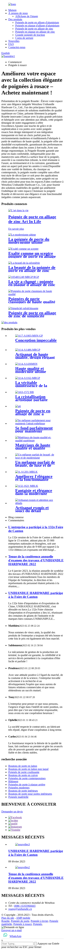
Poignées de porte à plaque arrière (26, 784)
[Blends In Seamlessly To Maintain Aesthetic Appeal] (36, 423)
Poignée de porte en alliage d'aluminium (37, 22)
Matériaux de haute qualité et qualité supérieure (32, 448)
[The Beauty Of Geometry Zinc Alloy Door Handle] (24, 262)
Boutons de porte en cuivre (23, 775)
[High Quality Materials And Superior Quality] (36, 440)
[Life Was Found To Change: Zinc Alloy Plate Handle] (23, 277)
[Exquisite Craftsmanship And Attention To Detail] (36, 503)
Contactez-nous (16, 47)
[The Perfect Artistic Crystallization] (24, 392)
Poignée (37, 924)
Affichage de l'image (26, 16)
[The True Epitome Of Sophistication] (27, 378)
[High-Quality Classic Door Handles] (32, 294)
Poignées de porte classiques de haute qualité (31, 300)
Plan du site (7, 917)
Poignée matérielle (18, 796)
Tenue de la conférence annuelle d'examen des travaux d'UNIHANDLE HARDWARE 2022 (36, 560)
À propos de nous (18, 13)
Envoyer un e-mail (11, 930)
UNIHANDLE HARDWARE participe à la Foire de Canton (35, 595)
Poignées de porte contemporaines (27, 778)
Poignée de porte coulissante (23, 772)
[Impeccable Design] (29, 335)
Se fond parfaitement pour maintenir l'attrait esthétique (34, 431)
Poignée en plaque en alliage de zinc (35, 31)
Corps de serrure (24, 37)
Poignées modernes (18, 787)
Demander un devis (12, 811)
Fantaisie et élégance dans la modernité (33, 492)
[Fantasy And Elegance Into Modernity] (26, 485)
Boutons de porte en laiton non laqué (28, 769)
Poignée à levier (39, 921)
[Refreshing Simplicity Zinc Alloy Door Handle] (23, 308)
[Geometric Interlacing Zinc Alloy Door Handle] (18, 406)
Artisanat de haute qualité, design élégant (35, 356)
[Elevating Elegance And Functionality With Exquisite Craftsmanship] (26, 471)
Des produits (15, 19)
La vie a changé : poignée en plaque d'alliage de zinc (31, 283)
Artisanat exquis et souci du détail (32, 509)
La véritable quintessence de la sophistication (31, 385)
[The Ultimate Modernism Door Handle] (22, 234)
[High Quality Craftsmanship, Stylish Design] (27, 349)
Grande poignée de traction (30, 34)
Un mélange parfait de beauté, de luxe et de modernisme (35, 465)
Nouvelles (13, 41)
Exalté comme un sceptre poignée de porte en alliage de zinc (32, 256)
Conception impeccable (36, 340)
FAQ (11, 44)
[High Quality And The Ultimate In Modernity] (26, 363)
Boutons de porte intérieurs (23, 790)
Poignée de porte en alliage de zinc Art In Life (32, 219)
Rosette (5, 921)
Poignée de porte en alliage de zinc (34, 28)
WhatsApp (15, 936)
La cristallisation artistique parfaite (31, 398)
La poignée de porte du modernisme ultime (28, 241)
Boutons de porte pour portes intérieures (30, 793)
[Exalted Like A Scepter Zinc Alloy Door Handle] (23, 248)
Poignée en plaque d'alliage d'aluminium (37, 25)
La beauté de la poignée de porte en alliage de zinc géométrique (31, 270)
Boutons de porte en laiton (22, 765)
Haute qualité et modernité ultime (30, 370)
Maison (12, 10)
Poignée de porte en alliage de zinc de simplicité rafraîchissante (32, 316)
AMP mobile (23, 917)
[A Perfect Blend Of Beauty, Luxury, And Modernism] (36, 457)
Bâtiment (13, 781)
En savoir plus (16, 228)
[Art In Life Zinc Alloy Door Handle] (18, 210)
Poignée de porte (20, 921)
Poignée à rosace (22, 924)
